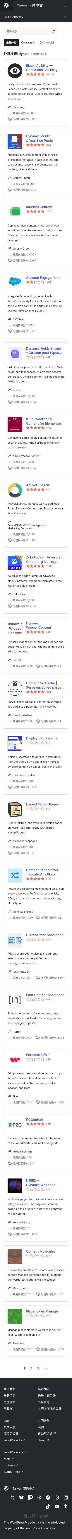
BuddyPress (14, 1472)
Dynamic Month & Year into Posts (39, 138)
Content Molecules (41, 1251)
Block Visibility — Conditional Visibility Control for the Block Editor (42, 68)
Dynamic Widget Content (38, 625)
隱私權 (8, 1408)
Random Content (39, 207)
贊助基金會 (47, 1433)
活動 (41, 1427)
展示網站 (44, 1389)
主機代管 (10, 1402)
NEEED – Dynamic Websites (40, 1183)
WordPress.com (16, 1452)
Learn (7, 1421)
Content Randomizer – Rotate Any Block (42, 872)
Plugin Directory (13, 16)
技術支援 (10, 1427)
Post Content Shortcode (45, 995)
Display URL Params (41, 738)
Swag (43, 1440)
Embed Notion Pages (42, 804)
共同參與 (44, 1421)
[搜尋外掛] (53, 31)
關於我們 (10, 1389)
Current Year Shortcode (45, 935)
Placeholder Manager (42, 1311)
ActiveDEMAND (38, 485)
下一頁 (46, 1368)
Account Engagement (43, 278)
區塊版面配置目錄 (49, 1408)
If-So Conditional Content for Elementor (43, 421)
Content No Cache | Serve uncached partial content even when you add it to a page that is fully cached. (44, 685)
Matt (9, 1459)
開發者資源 (11, 1433)
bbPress (11, 1465)
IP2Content (34, 1120)
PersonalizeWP (37, 1055)
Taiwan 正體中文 (23, 1488)
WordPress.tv (15, 1440)
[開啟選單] (66, 5)
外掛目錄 (44, 1402)
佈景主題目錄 (47, 1395)
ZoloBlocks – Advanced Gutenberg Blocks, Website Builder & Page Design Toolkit (44, 559)
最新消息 (10, 1395)
